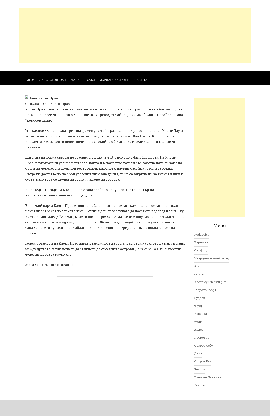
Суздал (199, 298)
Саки (91, 79)
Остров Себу (203, 345)
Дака (198, 353)
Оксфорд (201, 250)
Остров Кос (202, 361)
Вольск (199, 385)
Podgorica (201, 234)
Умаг (198, 321)
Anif (197, 266)
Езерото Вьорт (205, 290)
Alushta (141, 79)
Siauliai (199, 369)
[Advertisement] (135, 35)
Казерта (200, 314)
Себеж (199, 274)
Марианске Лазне (114, 79)
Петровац (201, 337)
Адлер (199, 329)
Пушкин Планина (207, 377)
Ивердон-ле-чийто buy (211, 258)
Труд (198, 306)
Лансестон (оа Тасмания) (61, 79)
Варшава (201, 242)
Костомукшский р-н (210, 282)
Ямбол (30, 79)
